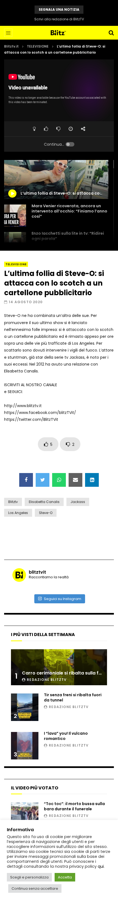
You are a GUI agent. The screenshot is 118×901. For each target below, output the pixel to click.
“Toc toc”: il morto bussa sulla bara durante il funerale (74, 806)
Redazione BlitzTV (47, 679)
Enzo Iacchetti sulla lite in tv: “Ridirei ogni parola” (68, 236)
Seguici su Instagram (62, 598)
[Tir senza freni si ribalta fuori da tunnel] (24, 707)
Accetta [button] (65, 877)
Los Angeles (18, 512)
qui (101, 866)
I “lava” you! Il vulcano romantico (66, 736)
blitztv (13, 501)
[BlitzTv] (59, 33)
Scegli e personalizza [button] (29, 877)
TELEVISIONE (38, 46)
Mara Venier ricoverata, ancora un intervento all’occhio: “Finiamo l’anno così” (69, 211)
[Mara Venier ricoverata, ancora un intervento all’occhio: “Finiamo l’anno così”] (15, 215)
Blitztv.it (11, 46)
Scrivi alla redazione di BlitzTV (59, 19)
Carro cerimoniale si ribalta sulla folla (64, 673)
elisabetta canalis (44, 501)
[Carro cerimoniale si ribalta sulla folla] (59, 667)
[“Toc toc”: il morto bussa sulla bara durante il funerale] (24, 816)
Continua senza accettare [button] (35, 888)
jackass (78, 501)
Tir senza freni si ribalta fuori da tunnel (73, 697)
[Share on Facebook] (26, 480)
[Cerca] (111, 33)
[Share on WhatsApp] (59, 480)
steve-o (45, 512)
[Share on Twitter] (42, 480)
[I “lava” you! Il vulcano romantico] (24, 745)
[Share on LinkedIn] (92, 480)
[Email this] (75, 480)
